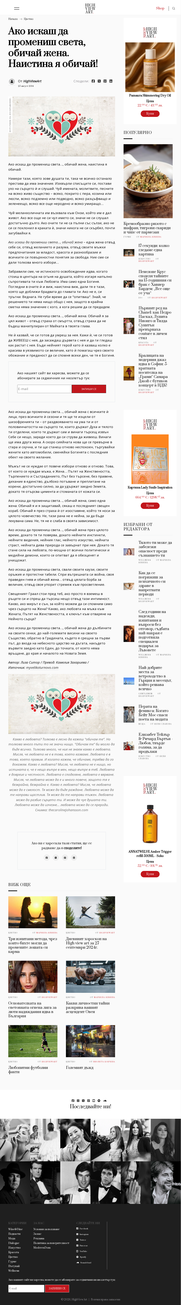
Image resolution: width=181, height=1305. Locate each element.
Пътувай (14, 1266)
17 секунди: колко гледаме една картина (154, 250)
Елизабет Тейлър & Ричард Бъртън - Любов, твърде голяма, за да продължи (156, 743)
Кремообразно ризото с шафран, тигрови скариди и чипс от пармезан (147, 228)
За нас (37, 1234)
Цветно (28, 19)
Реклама (38, 1238)
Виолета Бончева (104, 1062)
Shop (160, 8)
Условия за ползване (46, 1229)
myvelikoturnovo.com (42, 667)
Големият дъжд (79, 1067)
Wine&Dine (15, 1229)
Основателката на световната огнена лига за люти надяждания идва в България (32, 1010)
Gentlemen (146, 694)
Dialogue (13, 1243)
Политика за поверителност (51, 1243)
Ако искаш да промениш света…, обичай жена (45, 242)
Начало (13, 19)
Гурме (127, 237)
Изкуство (145, 259)
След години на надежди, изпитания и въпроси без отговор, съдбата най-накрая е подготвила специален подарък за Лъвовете (154, 631)
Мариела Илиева (46, 933)
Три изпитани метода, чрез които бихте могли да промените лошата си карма (32, 945)
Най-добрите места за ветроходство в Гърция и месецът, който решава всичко (155, 678)
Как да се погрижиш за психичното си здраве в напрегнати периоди (152, 584)
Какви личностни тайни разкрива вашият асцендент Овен (88, 1007)
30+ (141, 298)
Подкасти (14, 1234)
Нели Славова (163, 724)
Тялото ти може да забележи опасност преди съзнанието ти (155, 549)
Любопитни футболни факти (28, 1069)
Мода (142, 724)
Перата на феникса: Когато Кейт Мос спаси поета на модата (153, 713)
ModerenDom (42, 1247)
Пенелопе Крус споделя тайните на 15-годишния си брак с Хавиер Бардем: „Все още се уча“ (155, 282)
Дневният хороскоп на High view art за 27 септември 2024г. (86, 943)
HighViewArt (32, 81)
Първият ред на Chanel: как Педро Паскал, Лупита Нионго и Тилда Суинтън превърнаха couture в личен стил (155, 323)
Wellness (145, 560)
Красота (143, 343)
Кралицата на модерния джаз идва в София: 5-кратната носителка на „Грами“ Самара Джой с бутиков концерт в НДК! (153, 370)
